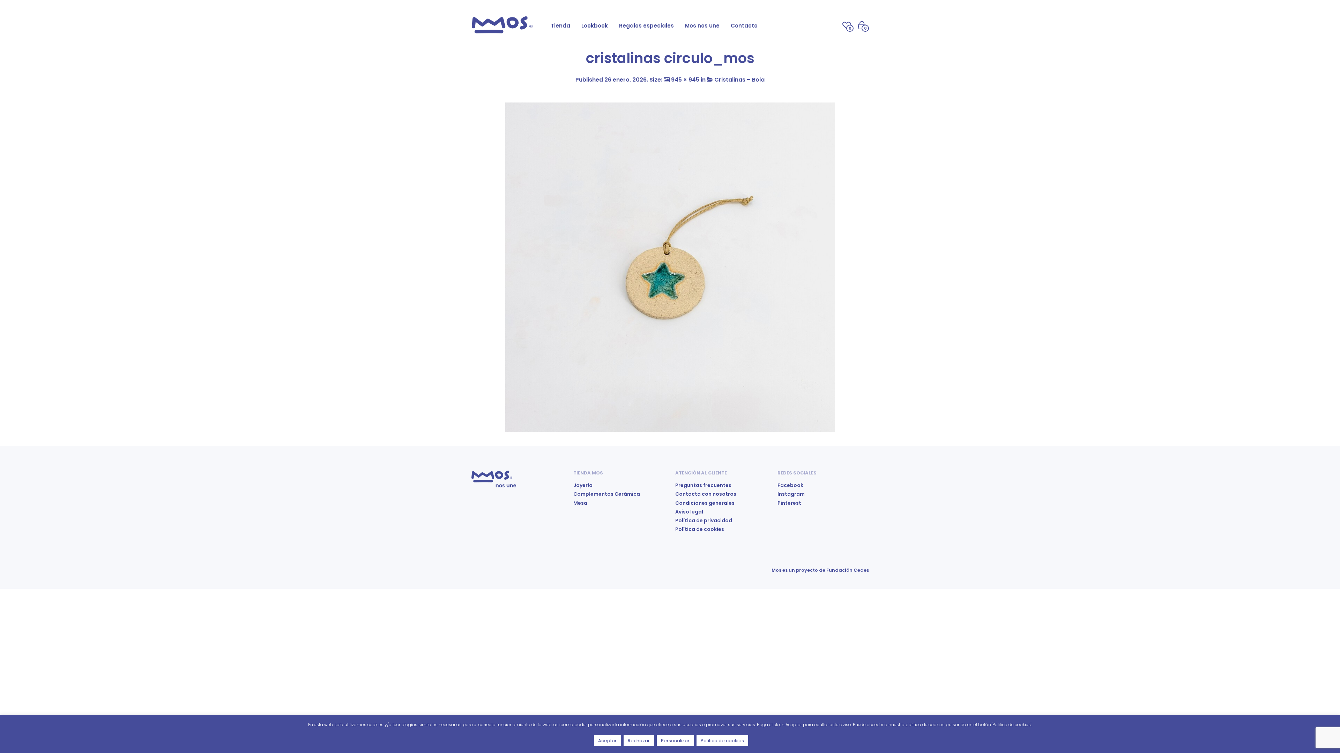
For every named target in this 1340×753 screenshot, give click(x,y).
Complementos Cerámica (606, 493)
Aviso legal (689, 511)
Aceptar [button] (607, 740)
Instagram (791, 493)
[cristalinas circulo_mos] (670, 267)
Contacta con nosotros (705, 493)
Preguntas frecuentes (703, 485)
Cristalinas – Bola (739, 80)
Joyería (583, 485)
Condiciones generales (705, 503)
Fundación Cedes (847, 570)
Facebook (790, 485)
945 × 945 (685, 80)
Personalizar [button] (675, 740)
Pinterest (789, 503)
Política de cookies (699, 529)
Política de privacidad (703, 520)
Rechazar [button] (639, 740)
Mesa (580, 503)
